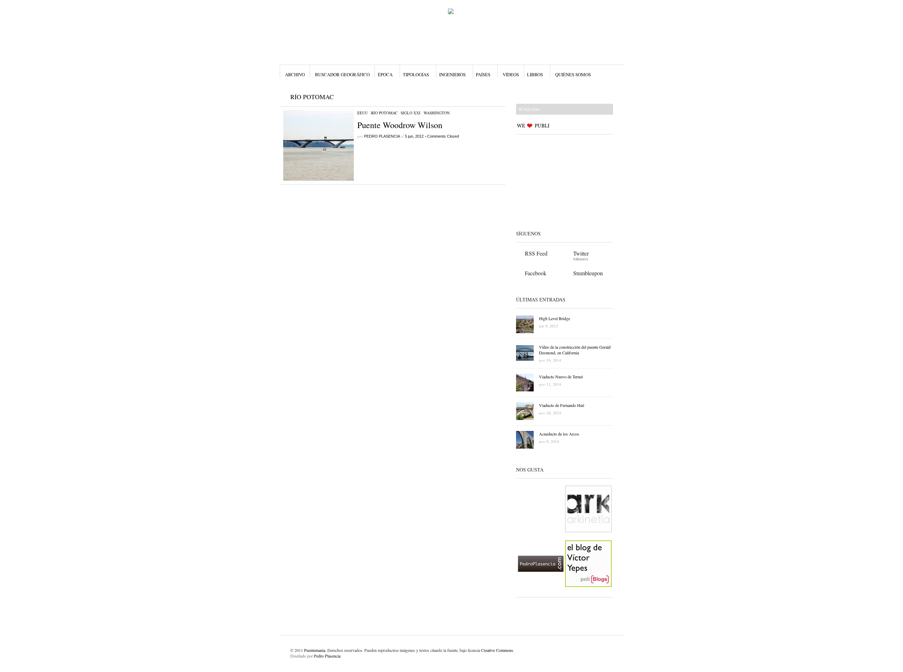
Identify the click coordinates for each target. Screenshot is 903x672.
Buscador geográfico (342, 74)
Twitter (581, 253)
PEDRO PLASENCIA (382, 136)
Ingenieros (452, 74)
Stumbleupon (588, 273)
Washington (437, 112)
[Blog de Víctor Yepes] (588, 592)
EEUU (362, 112)
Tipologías (416, 74)
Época (385, 74)
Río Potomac (384, 112)
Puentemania (314, 650)
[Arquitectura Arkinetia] (588, 537)
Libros (535, 74)
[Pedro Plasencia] (540, 592)
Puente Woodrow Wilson (399, 125)
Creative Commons (497, 650)
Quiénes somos (573, 74)
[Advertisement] (560, 181)
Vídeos (511, 74)
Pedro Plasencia (327, 656)
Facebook (535, 273)
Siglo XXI (410, 112)
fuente (452, 650)
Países (483, 74)
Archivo (295, 74)
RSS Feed (536, 253)
